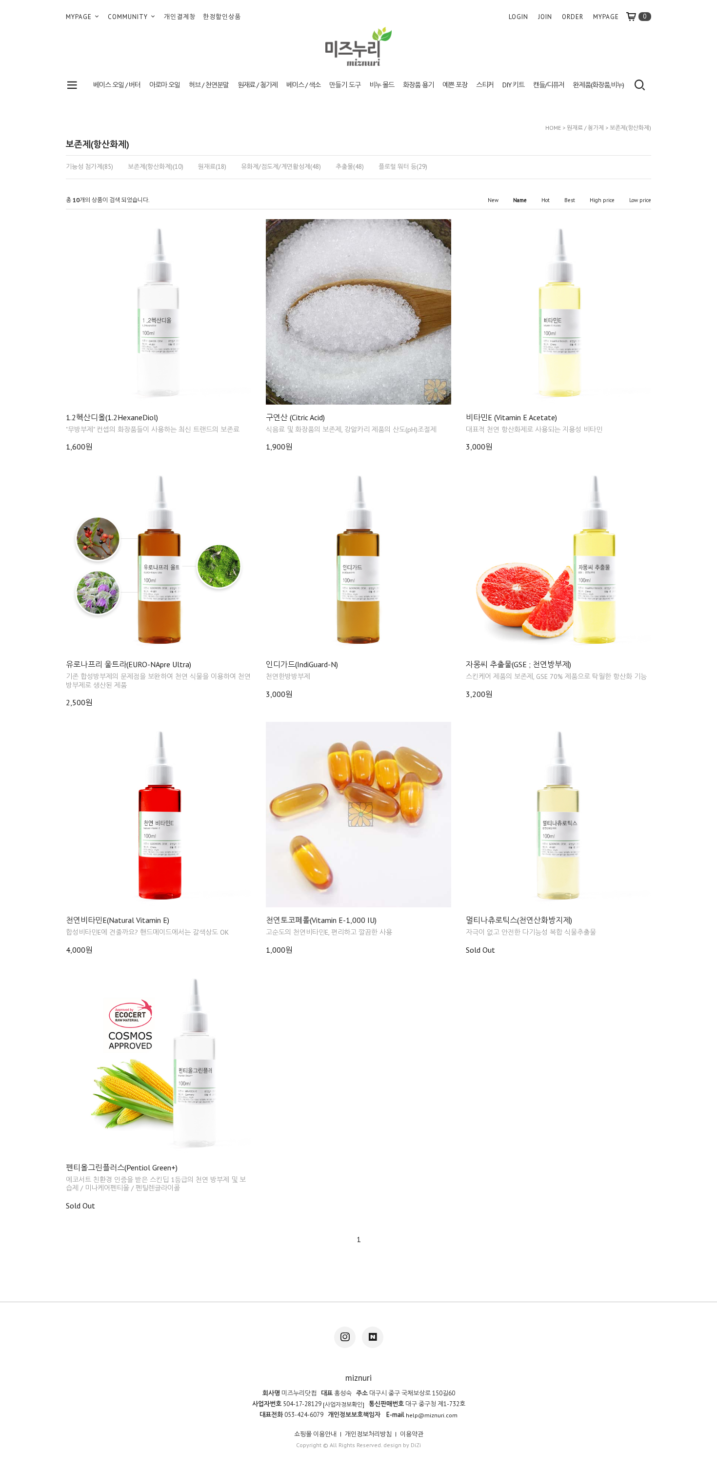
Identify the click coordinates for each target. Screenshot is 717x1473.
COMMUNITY (129, 17)
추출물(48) (350, 167)
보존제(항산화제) (630, 127)
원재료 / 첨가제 (258, 85)
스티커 (485, 85)
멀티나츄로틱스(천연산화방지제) (519, 920)
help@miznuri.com (432, 1415)
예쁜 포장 (454, 85)
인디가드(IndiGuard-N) (302, 664)
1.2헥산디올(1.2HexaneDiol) (112, 417)
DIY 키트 (513, 85)
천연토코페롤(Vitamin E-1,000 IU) (321, 920)
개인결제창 (180, 17)
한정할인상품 (222, 17)
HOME (553, 127)
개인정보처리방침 (368, 1434)
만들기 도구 (344, 85)
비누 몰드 (381, 85)
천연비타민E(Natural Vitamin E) (117, 920)
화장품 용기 (418, 85)
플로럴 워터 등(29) (402, 167)
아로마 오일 (164, 85)
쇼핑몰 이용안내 (315, 1434)
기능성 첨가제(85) (89, 167)
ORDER (572, 17)
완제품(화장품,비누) (598, 85)
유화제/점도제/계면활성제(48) (281, 167)
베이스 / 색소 (303, 85)
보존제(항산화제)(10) (155, 167)
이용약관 (411, 1434)
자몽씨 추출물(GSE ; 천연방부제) (518, 664)
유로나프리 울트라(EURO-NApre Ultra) (128, 664)
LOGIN (518, 17)
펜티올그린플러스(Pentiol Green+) (122, 1167)
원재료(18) (212, 167)
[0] (635, 17)
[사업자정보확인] (343, 1404)
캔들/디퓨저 (548, 85)
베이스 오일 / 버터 (116, 85)
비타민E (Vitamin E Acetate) (511, 417)
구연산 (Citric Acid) (295, 417)
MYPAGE (80, 17)
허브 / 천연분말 (209, 85)
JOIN (545, 17)
